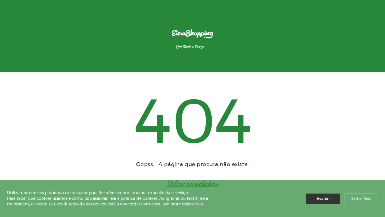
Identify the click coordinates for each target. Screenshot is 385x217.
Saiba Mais (361, 199)
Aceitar (323, 199)
